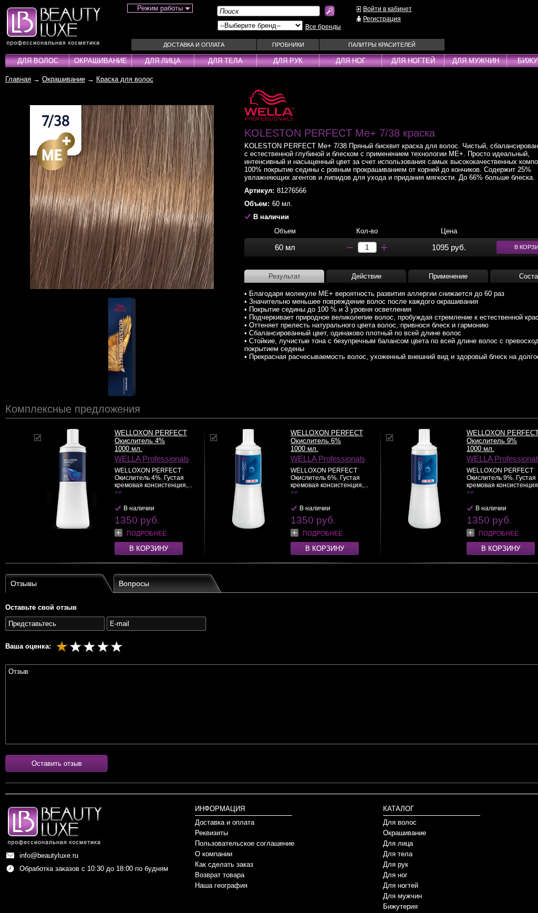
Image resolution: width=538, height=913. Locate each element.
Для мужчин (475, 61)
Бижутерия (400, 906)
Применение (448, 276)
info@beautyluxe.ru (48, 855)
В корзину (148, 548)
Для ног (351, 61)
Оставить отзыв (57, 763)
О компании (213, 854)
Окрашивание (100, 61)
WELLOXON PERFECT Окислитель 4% (151, 437)
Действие (366, 276)
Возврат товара (219, 875)
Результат (284, 276)
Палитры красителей (382, 45)
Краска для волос (124, 79)
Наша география (221, 885)
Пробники (288, 45)
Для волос (37, 61)
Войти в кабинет (387, 9)
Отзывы (24, 583)
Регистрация (382, 19)
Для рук (288, 61)
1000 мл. (128, 449)
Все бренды (323, 26)
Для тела (225, 61)
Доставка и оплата (193, 45)
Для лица (163, 61)
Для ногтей (413, 61)
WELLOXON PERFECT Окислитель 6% (327, 437)
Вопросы (134, 583)
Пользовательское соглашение (244, 843)
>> (118, 492)
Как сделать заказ (224, 864)
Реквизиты (211, 833)
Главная (18, 79)
